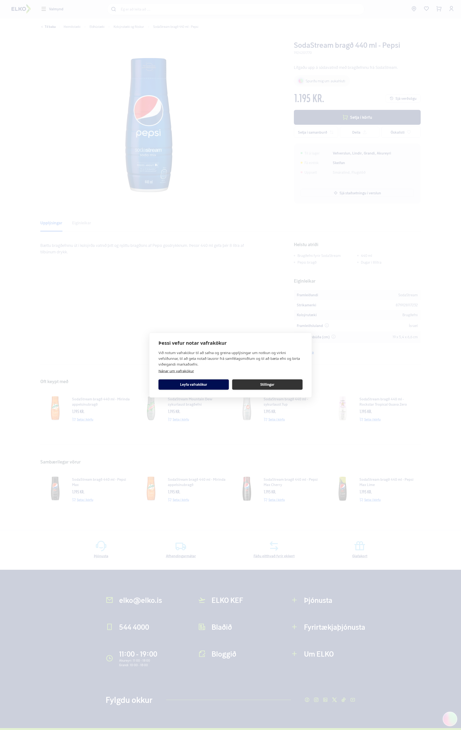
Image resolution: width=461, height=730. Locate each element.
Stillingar (267, 384)
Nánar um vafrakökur (176, 370)
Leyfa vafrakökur (193, 384)
